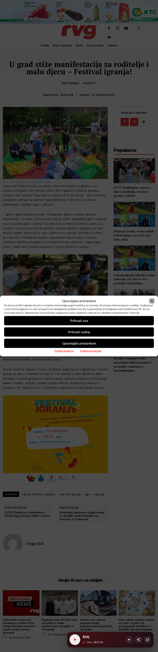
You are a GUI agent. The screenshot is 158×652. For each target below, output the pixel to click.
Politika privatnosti (90, 350)
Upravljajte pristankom (79, 343)
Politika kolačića (64, 350)
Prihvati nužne (79, 332)
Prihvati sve (79, 320)
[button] (152, 301)
